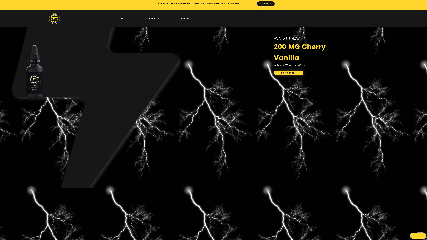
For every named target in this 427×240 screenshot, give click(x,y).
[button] (153, 18)
